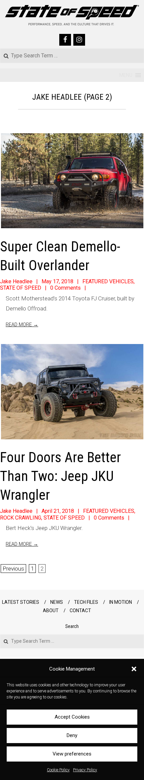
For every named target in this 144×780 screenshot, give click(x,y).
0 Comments (65, 288)
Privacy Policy (85, 770)
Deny (72, 735)
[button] (134, 669)
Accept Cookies (72, 717)
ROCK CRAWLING (20, 518)
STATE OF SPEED (20, 288)
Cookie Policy (58, 770)
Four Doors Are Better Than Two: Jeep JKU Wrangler (60, 476)
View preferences (72, 754)
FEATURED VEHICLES (108, 281)
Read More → (22, 325)
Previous (13, 568)
